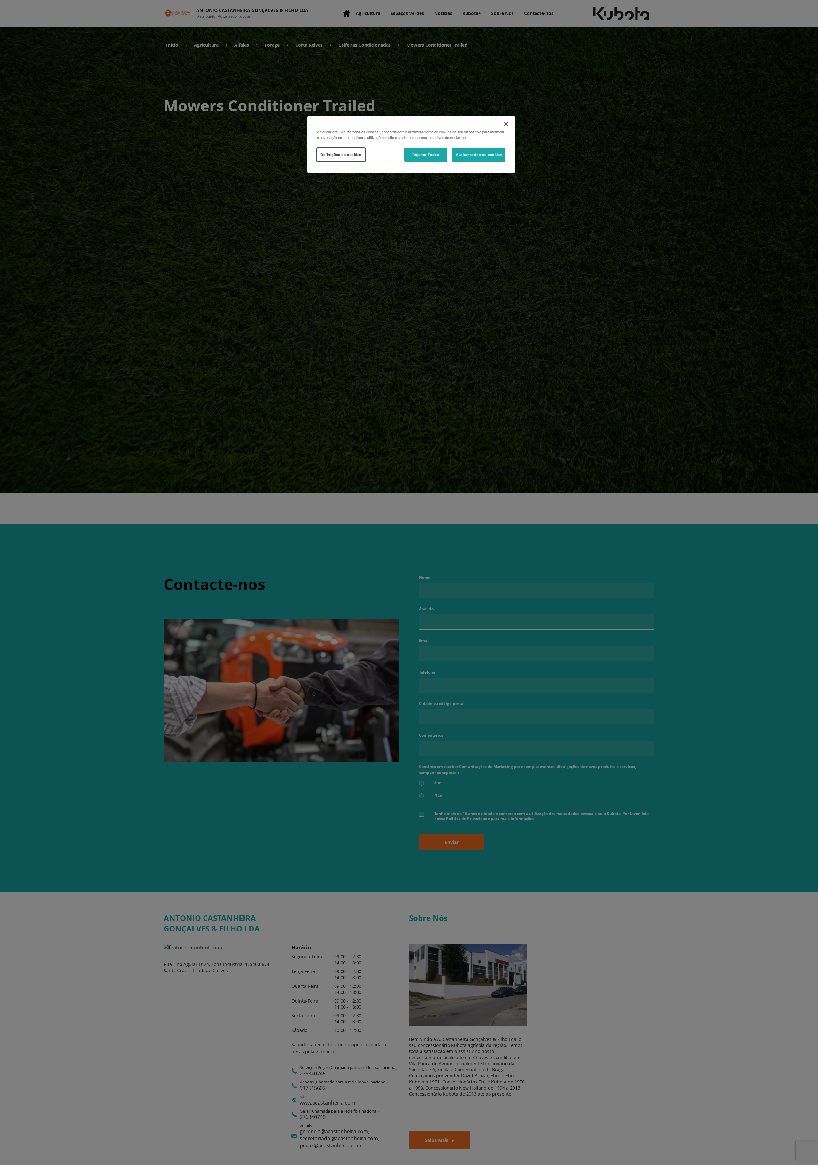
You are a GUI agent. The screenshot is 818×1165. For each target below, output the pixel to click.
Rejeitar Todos (425, 154)
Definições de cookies (340, 154)
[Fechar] (506, 124)
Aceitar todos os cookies (479, 154)
